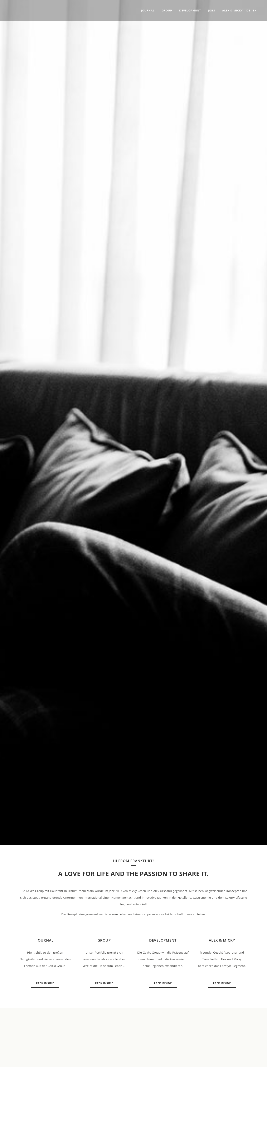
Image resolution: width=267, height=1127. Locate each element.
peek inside (45, 983)
